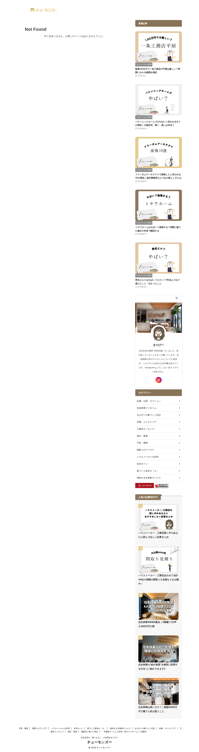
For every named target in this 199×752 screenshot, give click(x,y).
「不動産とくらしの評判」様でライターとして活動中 (124, 731)
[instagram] (158, 380)
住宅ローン (78, 728)
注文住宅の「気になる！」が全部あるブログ (99, 737)
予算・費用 (23, 728)
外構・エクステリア (167, 728)
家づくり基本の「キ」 (96, 728)
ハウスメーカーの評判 (60, 728)
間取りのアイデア (39, 728)
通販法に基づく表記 (89, 731)
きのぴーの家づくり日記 (144, 728)
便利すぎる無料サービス (120, 728)
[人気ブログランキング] (161, 486)
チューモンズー (99, 742)
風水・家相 (72, 731)
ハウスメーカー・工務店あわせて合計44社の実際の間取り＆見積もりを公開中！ (158, 579)
